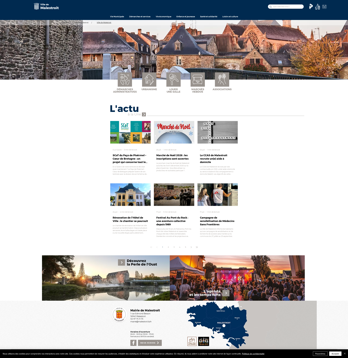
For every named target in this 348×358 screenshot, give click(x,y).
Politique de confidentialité (253, 353)
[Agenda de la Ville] (324, 7)
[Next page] (191, 247)
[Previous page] (156, 247)
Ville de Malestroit (81, 23)
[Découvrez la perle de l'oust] (109, 278)
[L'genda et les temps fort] (237, 278)
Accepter (335, 353)
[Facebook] (133, 343)
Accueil (65, 23)
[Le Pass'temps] (311, 7)
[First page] (151, 247)
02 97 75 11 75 (136, 319)
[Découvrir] (317, 7)
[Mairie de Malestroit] (36, 6)
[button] (117, 16)
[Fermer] (344, 353)
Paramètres (320, 353)
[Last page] (196, 247)
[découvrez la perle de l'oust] (144, 114)
